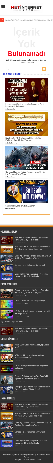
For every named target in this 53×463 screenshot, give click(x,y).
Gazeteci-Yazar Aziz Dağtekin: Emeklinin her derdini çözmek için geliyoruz (32, 291)
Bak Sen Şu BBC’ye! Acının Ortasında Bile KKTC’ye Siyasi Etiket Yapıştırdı (23, 139)
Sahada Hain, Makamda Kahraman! (20, 206)
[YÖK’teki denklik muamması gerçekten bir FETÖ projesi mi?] (7, 314)
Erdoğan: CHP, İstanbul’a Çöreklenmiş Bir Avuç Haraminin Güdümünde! (32, 388)
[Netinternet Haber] (26, 7)
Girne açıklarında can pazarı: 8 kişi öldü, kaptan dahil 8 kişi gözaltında (31, 275)
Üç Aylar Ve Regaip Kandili (12, 322)
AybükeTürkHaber (19, 455)
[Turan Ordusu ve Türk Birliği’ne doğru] (7, 304)
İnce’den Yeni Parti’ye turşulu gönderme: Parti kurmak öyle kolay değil (24, 105)
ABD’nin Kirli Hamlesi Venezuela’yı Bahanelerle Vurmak (29, 356)
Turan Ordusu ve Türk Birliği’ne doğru (30, 301)
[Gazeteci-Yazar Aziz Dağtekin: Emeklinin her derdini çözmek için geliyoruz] (7, 293)
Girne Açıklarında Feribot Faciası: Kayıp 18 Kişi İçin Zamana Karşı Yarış (25, 173)
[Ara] (44, 69)
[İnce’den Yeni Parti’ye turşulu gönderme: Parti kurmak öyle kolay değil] (7, 331)
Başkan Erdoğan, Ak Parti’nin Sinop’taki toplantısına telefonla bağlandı (31, 377)
